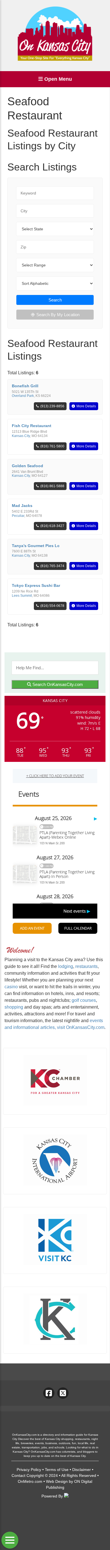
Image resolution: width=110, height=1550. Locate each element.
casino (11, 986)
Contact (18, 1475)
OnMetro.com (30, 1481)
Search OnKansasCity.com (57, 684)
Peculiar (18, 516)
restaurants (86, 966)
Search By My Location (58, 314)
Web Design (57, 1481)
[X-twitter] (63, 1393)
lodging (65, 966)
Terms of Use (57, 1469)
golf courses (84, 1000)
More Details (86, 406)
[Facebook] (48, 1393)
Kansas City (21, 436)
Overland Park (23, 396)
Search (55, 300)
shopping (14, 1007)
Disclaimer (81, 1469)
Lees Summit (22, 596)
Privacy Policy (29, 1469)
